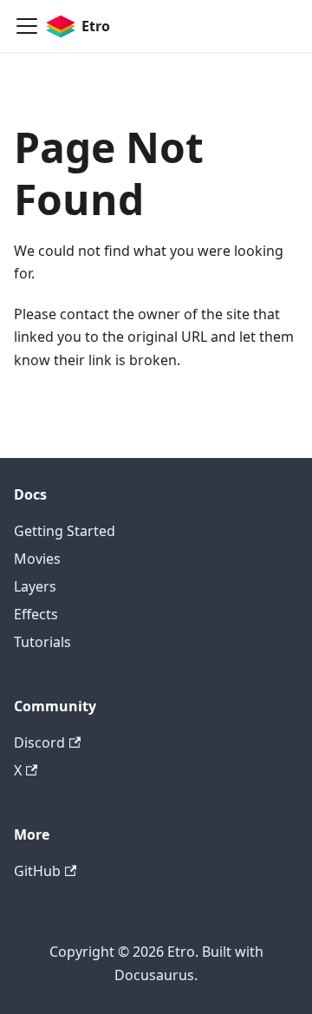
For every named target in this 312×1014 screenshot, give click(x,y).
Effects (36, 614)
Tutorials (42, 641)
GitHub (37, 870)
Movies (37, 558)
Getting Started (64, 530)
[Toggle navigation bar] (27, 26)
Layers (35, 586)
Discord (39, 742)
